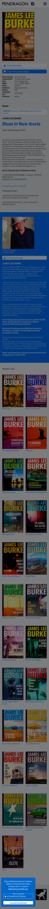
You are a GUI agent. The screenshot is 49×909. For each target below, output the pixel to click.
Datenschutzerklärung (18, 889)
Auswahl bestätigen (18, 902)
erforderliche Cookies (16, 896)
